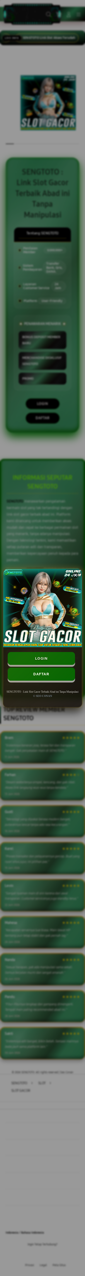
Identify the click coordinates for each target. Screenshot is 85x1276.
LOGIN (41, 658)
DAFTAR (41, 674)
